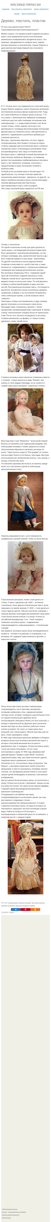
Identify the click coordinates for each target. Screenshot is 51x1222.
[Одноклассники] (35, 909)
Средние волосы (13, 903)
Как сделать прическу (21, 9)
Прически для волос (25, 903)
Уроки (17, 13)
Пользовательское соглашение (17, 1212)
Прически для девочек (8, 905)
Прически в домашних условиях (25, 905)
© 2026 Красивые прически (9, 1209)
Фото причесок (29, 13)
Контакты (4, 1212)
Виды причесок (41, 9)
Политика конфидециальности (10, 1215)
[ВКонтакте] (16, 909)
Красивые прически (25, 4)
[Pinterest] (25, 909)
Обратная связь (6, 1217)
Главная (5, 9)
